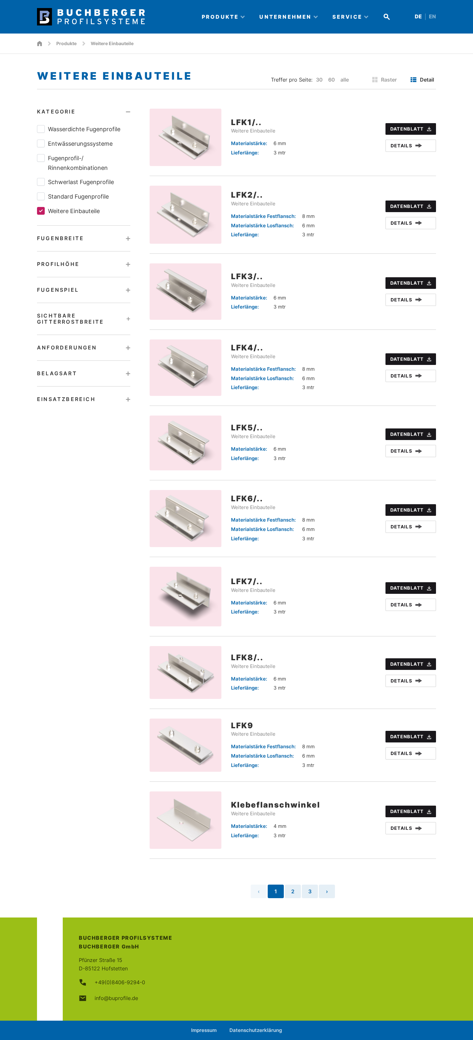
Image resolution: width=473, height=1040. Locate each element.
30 (319, 79)
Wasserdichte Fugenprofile (84, 129)
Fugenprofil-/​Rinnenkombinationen (78, 163)
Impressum (204, 1030)
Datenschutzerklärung (255, 1030)
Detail (427, 79)
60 (331, 79)
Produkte (66, 43)
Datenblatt (407, 129)
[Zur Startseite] (113, 16)
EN (432, 17)
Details (402, 145)
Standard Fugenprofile (78, 196)
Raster (389, 79)
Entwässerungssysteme (80, 143)
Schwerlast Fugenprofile (81, 182)
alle (344, 79)
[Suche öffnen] (386, 17)
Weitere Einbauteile (74, 211)
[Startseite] (39, 43)
